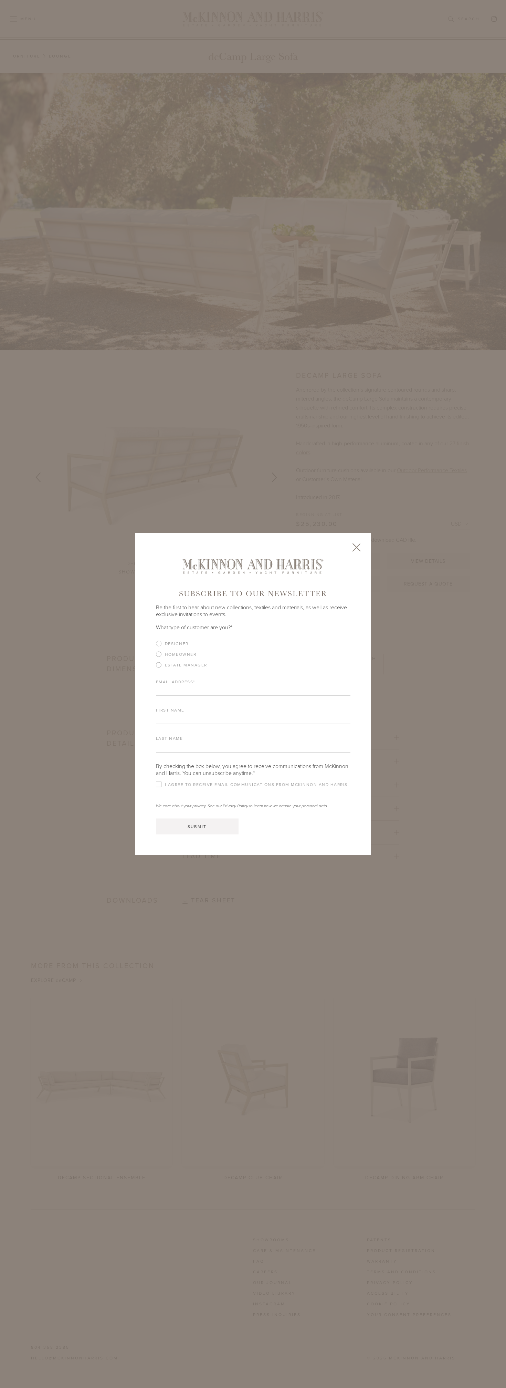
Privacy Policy (235, 806)
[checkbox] (253, 657)
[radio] (253, 643)
